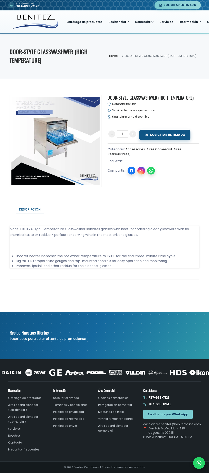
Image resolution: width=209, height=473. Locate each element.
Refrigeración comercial (115, 405)
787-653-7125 (159, 397)
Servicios (166, 22)
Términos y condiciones (70, 405)
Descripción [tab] (30, 209)
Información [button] (188, 22)
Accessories (135, 149)
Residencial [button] (117, 22)
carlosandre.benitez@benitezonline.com (172, 424)
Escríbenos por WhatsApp (168, 414)
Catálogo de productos (84, 22)
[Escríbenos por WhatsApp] (199, 463)
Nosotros (14, 436)
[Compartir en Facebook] (131, 171)
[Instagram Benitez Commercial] (141, 171)
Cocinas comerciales (113, 398)
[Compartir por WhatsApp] (151, 171)
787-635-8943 (159, 404)
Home (113, 56)
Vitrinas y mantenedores (115, 419)
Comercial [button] (143, 22)
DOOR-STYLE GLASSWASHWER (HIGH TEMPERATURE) (151, 97)
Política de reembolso (68, 419)
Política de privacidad (68, 412)
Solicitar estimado (180, 5)
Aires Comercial (159, 149)
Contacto (15, 442)
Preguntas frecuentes (23, 449)
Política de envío (65, 426)
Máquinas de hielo (111, 412)
